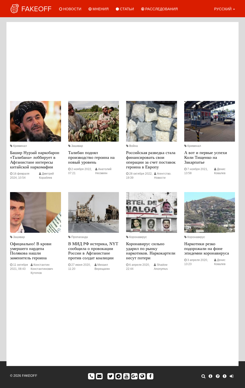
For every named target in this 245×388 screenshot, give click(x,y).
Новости (71, 9)
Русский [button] (223, 9)
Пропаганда (79, 237)
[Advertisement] (122, 60)
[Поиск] (203, 376)
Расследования (161, 9)
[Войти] (231, 376)
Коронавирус (138, 237)
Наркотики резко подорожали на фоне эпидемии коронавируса (206, 248)
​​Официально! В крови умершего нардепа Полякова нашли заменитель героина (30, 250)
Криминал (20, 146)
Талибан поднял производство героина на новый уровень (91, 157)
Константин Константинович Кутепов (42, 269)
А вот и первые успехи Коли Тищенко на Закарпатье (205, 157)
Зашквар (77, 146)
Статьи (126, 9)
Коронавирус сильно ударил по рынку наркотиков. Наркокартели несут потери (150, 250)
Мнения (100, 9)
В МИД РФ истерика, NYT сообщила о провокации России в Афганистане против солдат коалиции (93, 250)
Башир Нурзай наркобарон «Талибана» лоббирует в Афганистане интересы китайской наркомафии (34, 159)
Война (133, 146)
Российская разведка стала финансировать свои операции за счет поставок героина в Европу (151, 159)
